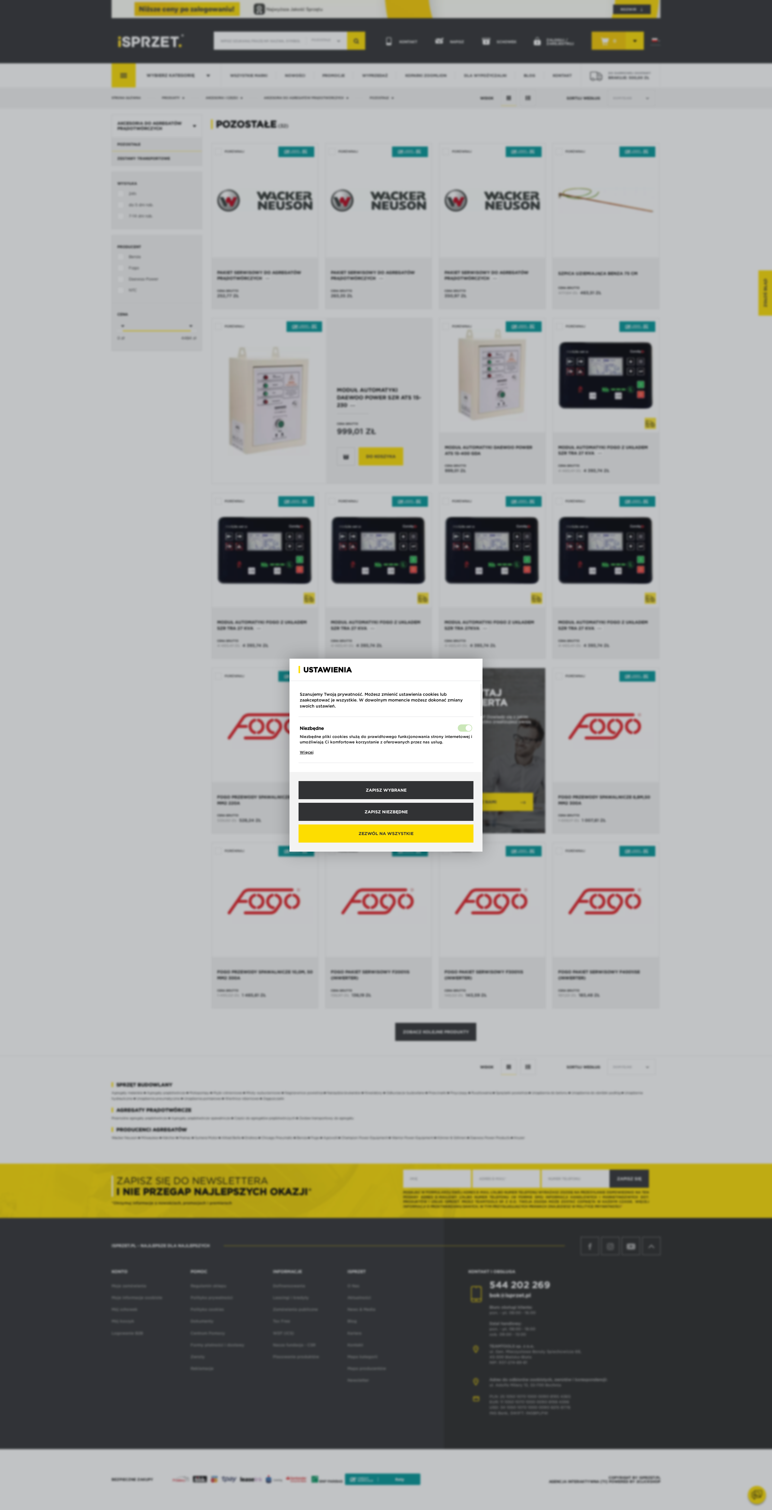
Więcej (307, 752)
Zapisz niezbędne (386, 812)
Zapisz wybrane (386, 790)
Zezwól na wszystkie (386, 833)
